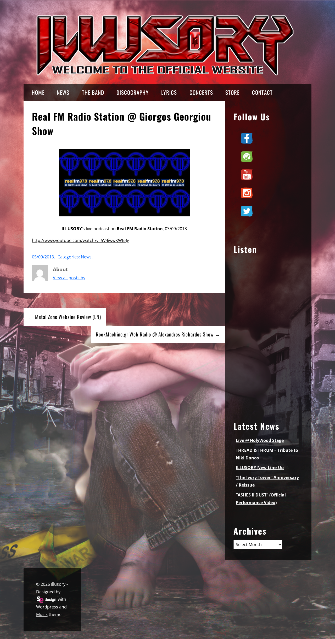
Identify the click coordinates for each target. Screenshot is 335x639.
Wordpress (47, 607)
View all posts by (69, 278)
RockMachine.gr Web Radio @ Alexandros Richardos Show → (158, 334)
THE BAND (93, 92)
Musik (42, 614)
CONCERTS (201, 92)
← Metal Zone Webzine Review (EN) (65, 317)
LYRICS (169, 92)
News (86, 257)
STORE (232, 92)
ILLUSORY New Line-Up (260, 467)
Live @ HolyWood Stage (260, 440)
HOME (38, 92)
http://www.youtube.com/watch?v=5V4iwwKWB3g (80, 240)
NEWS (63, 92)
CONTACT (262, 92)
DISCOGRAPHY (132, 92)
